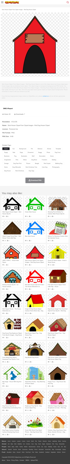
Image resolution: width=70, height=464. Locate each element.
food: (4, 452)
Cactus (23, 441)
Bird (15, 444)
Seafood (47, 452)
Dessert (19, 452)
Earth (32, 441)
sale (14, 152)
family (21, 446)
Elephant (48, 444)
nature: (4, 441)
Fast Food (28, 452)
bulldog (54, 159)
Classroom (25, 449)
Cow (32, 444)
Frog (56, 444)
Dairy (14, 452)
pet (32, 148)
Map (53, 449)
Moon (59, 441)
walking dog (58, 163)
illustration (24, 156)
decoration (42, 156)
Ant (8, 444)
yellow (25, 159)
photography (56, 167)
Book (19, 449)
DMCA (27, 460)
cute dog (44, 167)
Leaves (19, 441)
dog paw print (17, 163)
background (22, 148)
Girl (62, 446)
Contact (22, 460)
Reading (31, 449)
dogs (21, 152)
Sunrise (64, 441)
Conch (28, 441)
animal (49, 148)
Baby (13, 446)
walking (50, 446)
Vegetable (53, 452)
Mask (9, 446)
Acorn (9, 441)
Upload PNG (34, 460)
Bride (17, 446)
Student (10, 449)
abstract (40, 148)
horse (52, 156)
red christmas (19, 170)
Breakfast (9, 452)
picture (28, 163)
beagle (37, 163)
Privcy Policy (15, 460)
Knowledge (58, 449)
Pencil (35, 449)
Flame (39, 441)
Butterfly (20, 444)
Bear (12, 444)
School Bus (48, 449)
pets (17, 159)
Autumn (14, 441)
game (6, 148)
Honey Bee (62, 444)
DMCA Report (8, 108)
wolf (33, 156)
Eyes (45, 446)
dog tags (31, 170)
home (6, 167)
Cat (24, 444)
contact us (46, 96)
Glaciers (45, 441)
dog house (7, 170)
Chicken (28, 444)
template (58, 148)
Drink (23, 452)
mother (26, 446)
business (6, 156)
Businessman (32, 446)
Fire (36, 441)
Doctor (38, 446)
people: (4, 446)
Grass (49, 441)
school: (4, 449)
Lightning (54, 441)
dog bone (34, 159)
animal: (4, 444)
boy (65, 446)
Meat (36, 452)
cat (13, 148)
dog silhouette (16, 167)
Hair (59, 446)
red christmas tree (31, 167)
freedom (44, 159)
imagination (7, 159)
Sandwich (41, 452)
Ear (42, 446)
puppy (6, 152)
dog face (57, 152)
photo (48, 152)
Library (64, 449)
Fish (53, 444)
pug (15, 156)
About (3, 460)
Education (41, 449)
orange (6, 163)
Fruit (33, 452)
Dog (36, 444)
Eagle (43, 444)
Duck (39, 444)
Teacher (15, 449)
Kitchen (59, 452)
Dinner (63, 452)
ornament (30, 152)
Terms (8, 460)
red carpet (47, 163)
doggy (40, 152)
